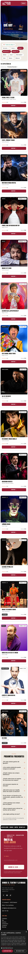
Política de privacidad (6, 946)
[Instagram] (7, 895)
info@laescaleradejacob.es (9, 908)
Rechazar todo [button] (20, 951)
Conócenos (5, 923)
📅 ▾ (8, 44)
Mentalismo (6, 51)
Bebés (5, 54)
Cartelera (4, 918)
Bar (3, 920)
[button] (14, 948)
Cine (4, 58)
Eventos (4, 922)
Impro (12, 54)
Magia (20, 48)
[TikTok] (10, 895)
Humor (13, 48)
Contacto (4, 925)
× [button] (26, 931)
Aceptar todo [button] (7, 951)
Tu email (6, 856)
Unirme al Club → (14, 867)
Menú (23, 3)
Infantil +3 (16, 51)
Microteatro (19, 54)
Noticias (4, 927)
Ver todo (6, 48)
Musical (18, 58)
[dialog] (14, 942)
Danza (11, 58)
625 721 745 (5, 910)
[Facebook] (3, 895)
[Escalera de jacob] (6, 3)
